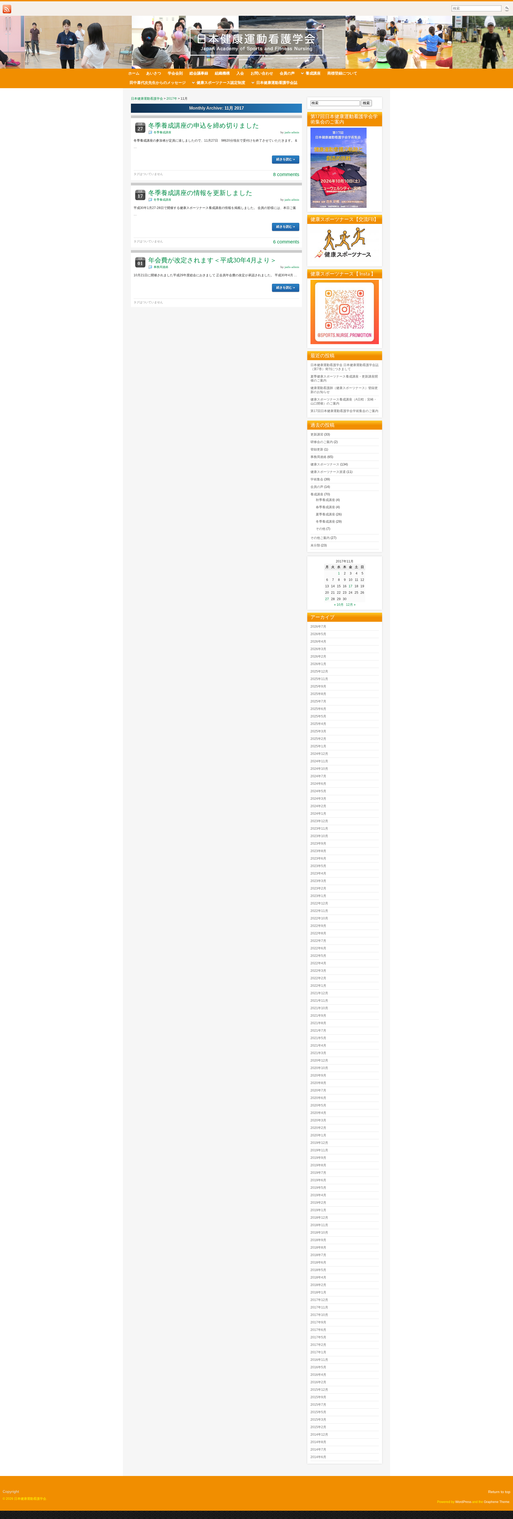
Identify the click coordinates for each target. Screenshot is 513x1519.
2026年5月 (318, 634)
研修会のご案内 (321, 442)
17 (350, 586)
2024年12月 (319, 754)
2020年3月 (318, 1120)
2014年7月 (318, 1449)
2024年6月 (318, 784)
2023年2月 (318, 888)
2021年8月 (318, 1023)
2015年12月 (319, 1390)
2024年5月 (318, 791)
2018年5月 (318, 1270)
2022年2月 (318, 978)
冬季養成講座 (162, 132)
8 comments (286, 174)
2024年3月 (318, 799)
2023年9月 (318, 843)
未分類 (315, 545)
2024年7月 (318, 776)
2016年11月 (319, 1360)
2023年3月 (318, 881)
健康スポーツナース (324, 464)
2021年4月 (318, 1045)
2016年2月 (318, 1382)
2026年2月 (318, 656)
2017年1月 (318, 1352)
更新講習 (316, 434)
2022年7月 (318, 941)
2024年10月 (319, 769)
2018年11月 (319, 1225)
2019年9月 (318, 1158)
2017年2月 (318, 1345)
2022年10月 (319, 918)
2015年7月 (318, 1405)
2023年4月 (318, 873)
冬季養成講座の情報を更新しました (200, 193)
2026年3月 (318, 649)
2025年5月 (318, 716)
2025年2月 (318, 739)
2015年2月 (318, 1427)
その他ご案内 (320, 538)
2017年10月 (319, 1315)
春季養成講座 (325, 507)
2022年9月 (318, 926)
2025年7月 (318, 701)
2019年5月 (318, 1188)
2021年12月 (319, 993)
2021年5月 (318, 1038)
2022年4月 (318, 963)
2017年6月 (318, 1330)
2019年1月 (318, 1210)
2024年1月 (318, 813)
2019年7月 (318, 1173)
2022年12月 (319, 903)
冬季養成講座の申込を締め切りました (203, 125)
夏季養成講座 (325, 514)
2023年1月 (318, 896)
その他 (320, 529)
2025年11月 (319, 679)
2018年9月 (318, 1240)
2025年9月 (318, 686)
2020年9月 (318, 1075)
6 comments (286, 241)
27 (327, 599)
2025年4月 (318, 724)
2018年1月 (318, 1292)
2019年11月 (319, 1150)
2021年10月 (319, 1008)
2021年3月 (318, 1053)
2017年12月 (319, 1300)
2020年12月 (319, 1060)
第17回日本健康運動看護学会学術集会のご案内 (344, 411)
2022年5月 (318, 956)
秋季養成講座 (325, 500)
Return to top (499, 1492)
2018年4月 (318, 1277)
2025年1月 (318, 746)
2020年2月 (318, 1128)
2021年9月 (318, 1015)
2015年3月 (318, 1419)
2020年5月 (318, 1105)
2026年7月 (318, 626)
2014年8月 (318, 1442)
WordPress (463, 1502)
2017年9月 (318, 1322)
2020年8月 (318, 1083)
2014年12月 (319, 1434)
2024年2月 (318, 806)
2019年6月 (318, 1180)
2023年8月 (318, 851)
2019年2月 (318, 1203)
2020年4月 (318, 1113)
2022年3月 (318, 971)
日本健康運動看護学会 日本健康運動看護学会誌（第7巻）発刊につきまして (344, 367)
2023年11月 (319, 828)
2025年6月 (318, 709)
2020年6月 (318, 1098)
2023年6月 (318, 858)
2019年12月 (319, 1143)
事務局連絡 (161, 267)
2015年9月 (318, 1397)
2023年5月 (318, 866)
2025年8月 (318, 694)
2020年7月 (318, 1090)
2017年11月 (319, 1307)
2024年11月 (319, 761)
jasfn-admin (292, 132)
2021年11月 (319, 1001)
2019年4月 (318, 1195)
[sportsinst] (344, 343)
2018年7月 (318, 1255)
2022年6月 (318, 948)
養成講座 (316, 494)
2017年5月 (318, 1337)
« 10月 (339, 605)
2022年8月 (318, 933)
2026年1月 (318, 664)
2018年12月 (319, 1217)
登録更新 (316, 449)
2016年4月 (318, 1375)
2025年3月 (318, 731)
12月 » (351, 605)
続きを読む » (285, 159)
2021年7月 (318, 1030)
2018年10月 (319, 1232)
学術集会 (316, 479)
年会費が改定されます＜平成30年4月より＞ (212, 260)
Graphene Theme (497, 1502)
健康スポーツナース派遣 (328, 472)
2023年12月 (319, 821)
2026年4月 (318, 641)
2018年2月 (318, 1285)
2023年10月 (319, 836)
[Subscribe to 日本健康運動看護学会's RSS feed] (7, 9)
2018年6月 (318, 1262)
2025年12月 (319, 671)
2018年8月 (318, 1247)
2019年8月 (318, 1165)
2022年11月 (319, 911)
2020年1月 (318, 1135)
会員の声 (316, 487)
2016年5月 (318, 1367)
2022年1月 (318, 986)
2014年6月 (318, 1457)
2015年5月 (318, 1412)
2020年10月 (319, 1068)
